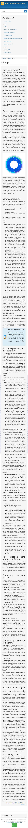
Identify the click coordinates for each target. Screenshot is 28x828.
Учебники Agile (7, 52)
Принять (14, 825)
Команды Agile (7, 49)
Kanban (5, 26)
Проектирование (7, 41)
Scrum (5, 24)
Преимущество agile (8, 44)
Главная (4, 58)
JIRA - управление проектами (15, 3)
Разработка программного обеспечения (13, 38)
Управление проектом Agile (10, 29)
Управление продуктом (9, 32)
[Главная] (2, 4)
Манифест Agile (7, 21)
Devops (5, 46)
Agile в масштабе (8, 35)
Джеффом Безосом (20, 654)
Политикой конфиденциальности (14, 822)
